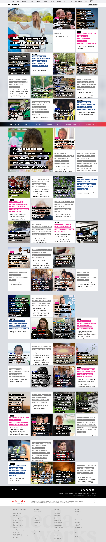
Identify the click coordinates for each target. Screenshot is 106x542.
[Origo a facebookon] (81, 490)
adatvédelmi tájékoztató (63, 493)
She (64, 1)
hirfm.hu (77, 536)
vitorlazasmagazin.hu (59, 527)
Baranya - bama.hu (17, 513)
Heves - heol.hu (16, 527)
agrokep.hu (36, 534)
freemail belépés (93, 4)
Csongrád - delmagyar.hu (18, 518)
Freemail (45, 1)
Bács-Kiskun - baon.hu (18, 511)
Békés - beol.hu (16, 515)
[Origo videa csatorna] (90, 490)
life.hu (76, 513)
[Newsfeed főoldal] (13, 490)
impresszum (88, 493)
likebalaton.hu (57, 518)
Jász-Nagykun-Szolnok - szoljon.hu (21, 529)
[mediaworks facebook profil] (91, 502)
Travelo (52, 1)
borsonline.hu (57, 538)
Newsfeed (38, 1)
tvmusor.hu (56, 530)
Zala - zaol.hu (37, 513)
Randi (71, 1)
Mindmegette (24, 1)
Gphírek (59, 1)
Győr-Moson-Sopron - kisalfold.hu (20, 524)
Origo (13, 1)
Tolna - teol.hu (16, 537)
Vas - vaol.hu (36, 509)
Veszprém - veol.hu (38, 511)
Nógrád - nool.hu (16, 532)
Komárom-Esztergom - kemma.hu (20, 530)
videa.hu (77, 525)
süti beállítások (82, 493)
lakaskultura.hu (57, 515)
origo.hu (35, 525)
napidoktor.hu (57, 520)
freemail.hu (77, 522)
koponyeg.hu (78, 524)
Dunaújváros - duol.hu (18, 520)
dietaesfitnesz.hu (58, 525)
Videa (32, 1)
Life (18, 1)
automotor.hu (57, 513)
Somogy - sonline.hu (17, 534)
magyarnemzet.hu (38, 520)
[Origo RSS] (93, 490)
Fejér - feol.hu (16, 522)
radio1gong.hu (78, 534)
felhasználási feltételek (74, 493)
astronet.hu (57, 511)
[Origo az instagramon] (87, 490)
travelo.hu (56, 524)
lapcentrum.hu (78, 527)
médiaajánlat (93, 493)
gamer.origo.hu (57, 517)
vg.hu (35, 533)
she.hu (76, 514)
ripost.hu (77, 509)
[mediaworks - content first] (17, 502)
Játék (86, 1)
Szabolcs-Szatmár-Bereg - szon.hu (21, 535)
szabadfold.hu (37, 522)
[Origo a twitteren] (84, 490)
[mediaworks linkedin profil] (94, 502)
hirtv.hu (35, 524)
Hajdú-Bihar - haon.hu (18, 525)
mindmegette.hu (58, 522)
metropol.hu (78, 511)
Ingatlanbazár (78, 1)
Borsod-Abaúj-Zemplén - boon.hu (20, 517)
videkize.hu (57, 529)
